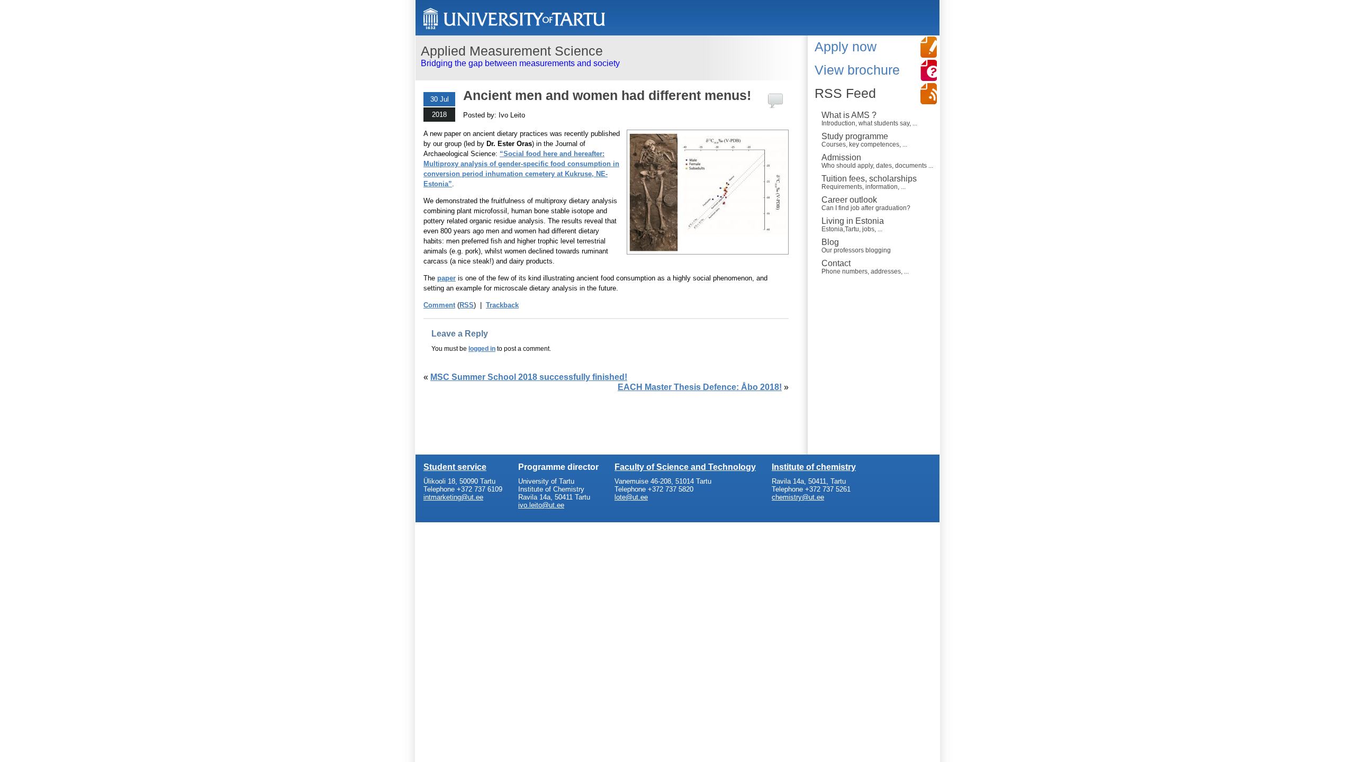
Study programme (864, 140)
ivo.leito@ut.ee (541, 505)
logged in (481, 348)
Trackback (502, 305)
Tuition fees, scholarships (869, 182)
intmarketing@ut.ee (453, 497)
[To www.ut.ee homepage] (514, 19)
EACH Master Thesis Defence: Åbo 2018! (700, 387)
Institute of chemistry (814, 466)
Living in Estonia (852, 224)
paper (446, 278)
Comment (439, 305)
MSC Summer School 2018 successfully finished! (528, 377)
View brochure (857, 69)
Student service (454, 466)
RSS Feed (845, 93)
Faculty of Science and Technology (685, 466)
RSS (466, 305)
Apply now (846, 46)
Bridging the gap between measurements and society (520, 55)
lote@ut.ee (631, 497)
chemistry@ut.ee (798, 497)
